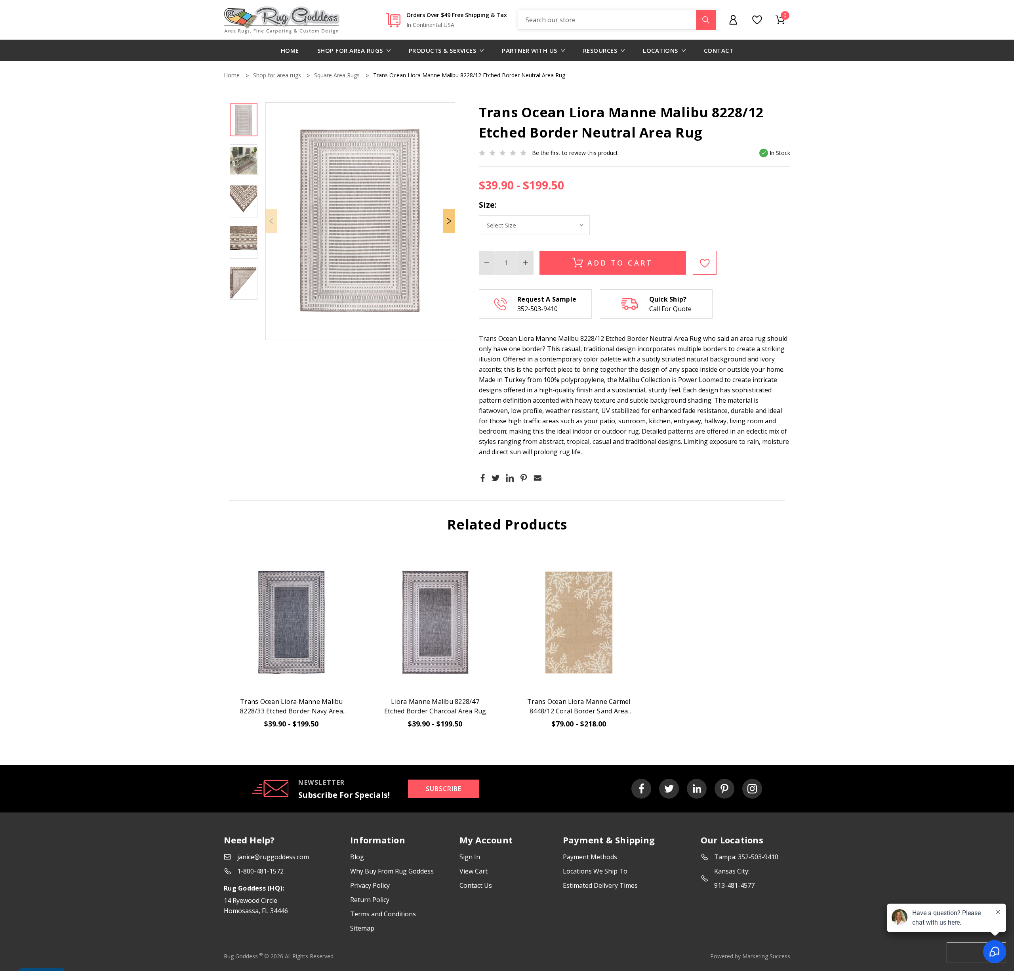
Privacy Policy (370, 885)
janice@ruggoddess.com (273, 856)
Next (449, 221)
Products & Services (443, 50)
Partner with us (529, 50)
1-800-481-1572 (260, 871)
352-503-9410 (537, 308)
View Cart (473, 871)
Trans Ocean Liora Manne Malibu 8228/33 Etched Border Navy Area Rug (291, 706)
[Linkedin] (510, 478)
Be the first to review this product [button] (575, 153)
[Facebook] (483, 478)
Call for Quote (670, 308)
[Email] (537, 478)
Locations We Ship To (595, 871)
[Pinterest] (524, 478)
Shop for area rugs (350, 50)
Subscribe (443, 788)
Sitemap (362, 928)
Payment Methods (590, 856)
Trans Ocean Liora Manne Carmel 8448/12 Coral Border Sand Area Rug (579, 706)
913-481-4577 (734, 885)
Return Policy (369, 899)
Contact (719, 50)
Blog (357, 856)
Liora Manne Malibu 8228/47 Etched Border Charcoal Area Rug (435, 706)
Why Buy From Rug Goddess (392, 871)
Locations (660, 50)
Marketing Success (766, 956)
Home (290, 50)
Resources (600, 50)
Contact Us (475, 885)
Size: (488, 204)
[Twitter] (495, 478)
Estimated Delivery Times (600, 885)
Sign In (469, 856)
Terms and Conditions (383, 914)
